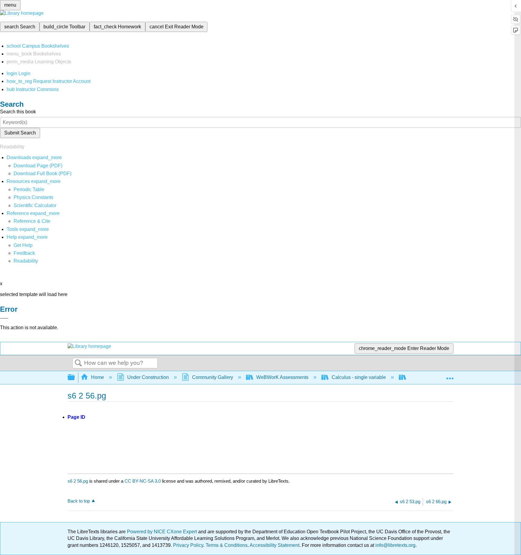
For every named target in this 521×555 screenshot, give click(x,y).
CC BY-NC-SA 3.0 (143, 481)
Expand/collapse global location (449, 375)
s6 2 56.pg (78, 481)
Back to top (79, 500)
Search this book (18, 111)
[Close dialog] (4, 318)
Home (97, 377)
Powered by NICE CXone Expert (162, 531)
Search (78, 363)
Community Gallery (212, 377)
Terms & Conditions (227, 545)
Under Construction (148, 377)
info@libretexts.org (394, 545)
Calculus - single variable (358, 377)
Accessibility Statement (274, 545)
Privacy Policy (188, 545)
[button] (24, 253)
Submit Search (20, 132)
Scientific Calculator (35, 205)
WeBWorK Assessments (282, 377)
